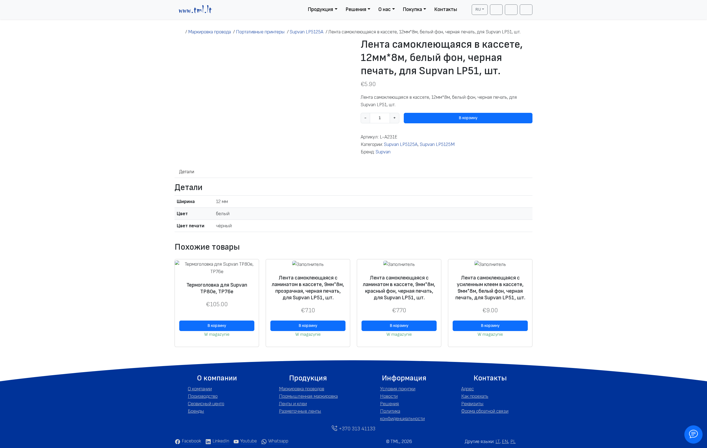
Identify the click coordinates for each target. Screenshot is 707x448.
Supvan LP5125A (401, 144)
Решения (355, 9)
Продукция (320, 9)
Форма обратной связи (484, 411)
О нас (384, 9)
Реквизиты (472, 404)
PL (513, 441)
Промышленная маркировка (308, 396)
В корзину (468, 118)
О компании (200, 389)
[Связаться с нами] (693, 434)
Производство (203, 396)
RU (478, 9)
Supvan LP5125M (437, 144)
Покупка (412, 9)
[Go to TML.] (180, 32)
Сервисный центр (206, 404)
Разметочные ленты (300, 411)
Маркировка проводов (301, 389)
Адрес (467, 389)
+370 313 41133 (356, 428)
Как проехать (474, 396)
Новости (389, 396)
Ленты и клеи (293, 404)
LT (497, 441)
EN (505, 441)
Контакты (445, 9)
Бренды (196, 411)
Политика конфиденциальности (402, 415)
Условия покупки (397, 389)
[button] (217, 378)
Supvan (383, 152)
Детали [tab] (186, 172)
